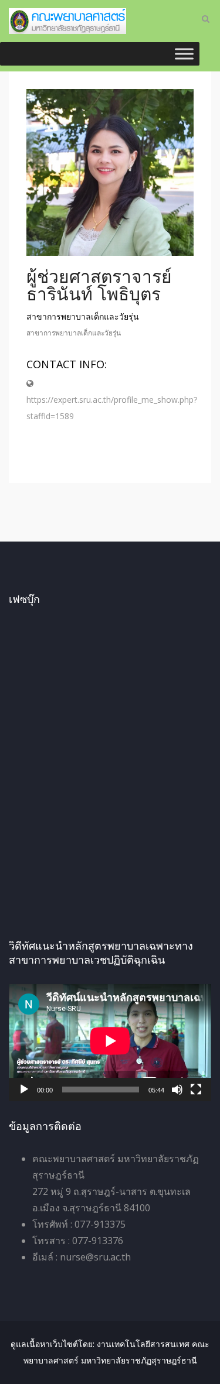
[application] (110, 1042)
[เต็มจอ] (196, 1089)
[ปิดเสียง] (177, 1089)
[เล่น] (24, 1089)
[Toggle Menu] (184, 53)
